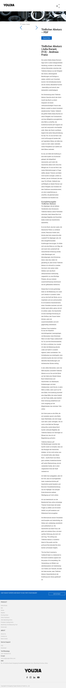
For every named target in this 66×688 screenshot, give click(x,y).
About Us (3, 634)
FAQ (2, 645)
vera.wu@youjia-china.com (8, 658)
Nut (2, 608)
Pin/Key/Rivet (4, 615)
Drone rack (4, 627)
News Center (4, 638)
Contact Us (4, 636)
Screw (2, 610)
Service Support (5, 642)
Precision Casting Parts (7, 622)
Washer (3, 612)
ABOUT (3, 630)
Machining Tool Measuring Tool (9, 624)
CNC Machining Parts (6, 620)
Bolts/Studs (4, 605)
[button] (36, 28)
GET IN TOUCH (56, 594)
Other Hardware (5, 617)
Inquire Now (46, 38)
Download (3, 648)
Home (23, 24)
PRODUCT (4, 602)
